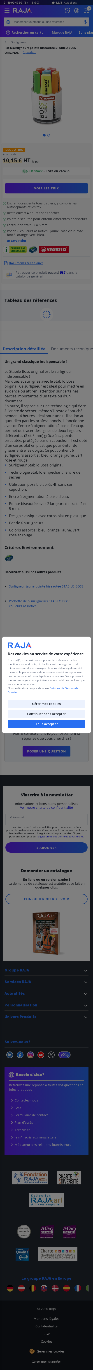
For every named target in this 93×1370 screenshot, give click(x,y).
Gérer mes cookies (46, 704)
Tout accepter (46, 724)
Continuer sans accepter (46, 714)
